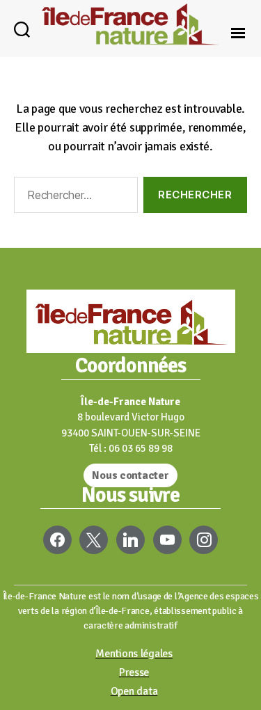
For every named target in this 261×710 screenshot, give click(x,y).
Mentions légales (134, 654)
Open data (134, 691)
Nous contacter (130, 475)
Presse (134, 672)
